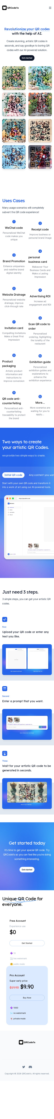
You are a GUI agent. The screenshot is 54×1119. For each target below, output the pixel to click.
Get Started (27, 943)
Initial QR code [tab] (13, 475)
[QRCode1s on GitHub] (30, 1067)
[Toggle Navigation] (50, 8)
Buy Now (27, 997)
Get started (27, 58)
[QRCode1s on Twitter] (23, 1067)
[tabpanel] (27, 521)
